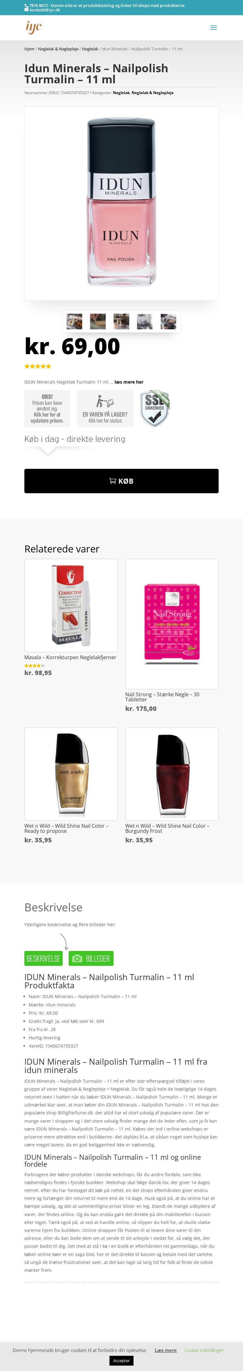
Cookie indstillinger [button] (204, 1350)
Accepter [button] (121, 1360)
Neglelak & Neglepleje (58, 49)
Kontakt (32, 1334)
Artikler (48, 1315)
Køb (126, 481)
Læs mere (166, 1350)
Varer (30, 1325)
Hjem (29, 49)
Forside (32, 1315)
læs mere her (129, 382)
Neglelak (90, 49)
